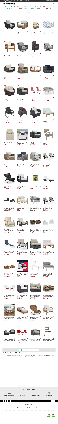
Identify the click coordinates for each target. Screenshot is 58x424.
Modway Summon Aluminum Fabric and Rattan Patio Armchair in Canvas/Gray (35, 143)
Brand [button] (12, 14)
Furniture (7, 12)
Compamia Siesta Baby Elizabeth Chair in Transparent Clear (35, 274)
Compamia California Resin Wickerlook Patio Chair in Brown (35, 54)
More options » (32, 53)
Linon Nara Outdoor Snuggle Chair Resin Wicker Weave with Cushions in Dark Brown (9, 99)
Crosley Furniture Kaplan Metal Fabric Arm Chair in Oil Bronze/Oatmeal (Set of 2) (47, 164)
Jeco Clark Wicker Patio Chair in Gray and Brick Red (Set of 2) (9, 318)
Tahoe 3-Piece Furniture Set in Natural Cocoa (8, 274)
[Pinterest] (7, 401)
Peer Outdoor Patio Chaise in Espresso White (47, 186)
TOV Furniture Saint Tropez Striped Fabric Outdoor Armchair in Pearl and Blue (48, 33)
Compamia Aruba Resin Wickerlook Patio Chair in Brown (22, 120)
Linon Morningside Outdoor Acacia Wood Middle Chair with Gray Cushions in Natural (48, 274)
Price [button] (8, 14)
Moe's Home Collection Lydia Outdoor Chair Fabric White (8, 142)
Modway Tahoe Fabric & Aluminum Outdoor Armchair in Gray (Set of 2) (9, 340)
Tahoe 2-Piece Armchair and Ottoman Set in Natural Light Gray (22, 318)
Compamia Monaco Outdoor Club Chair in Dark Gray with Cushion (35, 120)
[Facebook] (4, 401)
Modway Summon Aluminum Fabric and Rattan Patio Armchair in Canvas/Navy (48, 77)
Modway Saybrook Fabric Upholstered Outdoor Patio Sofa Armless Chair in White (22, 143)
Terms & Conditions (22, 420)
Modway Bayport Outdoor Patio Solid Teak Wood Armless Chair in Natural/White (48, 121)
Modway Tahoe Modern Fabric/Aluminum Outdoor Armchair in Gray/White (22, 186)
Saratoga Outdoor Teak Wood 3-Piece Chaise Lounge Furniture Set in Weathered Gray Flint (9, 208)
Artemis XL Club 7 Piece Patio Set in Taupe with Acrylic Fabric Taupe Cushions (48, 143)
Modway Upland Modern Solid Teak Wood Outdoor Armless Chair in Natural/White (48, 252)
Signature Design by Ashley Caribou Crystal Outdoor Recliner (22, 76)
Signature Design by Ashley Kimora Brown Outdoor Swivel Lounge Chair (9, 77)
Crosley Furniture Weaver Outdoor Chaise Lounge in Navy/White (9, 252)
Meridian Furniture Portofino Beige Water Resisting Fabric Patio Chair (48, 98)
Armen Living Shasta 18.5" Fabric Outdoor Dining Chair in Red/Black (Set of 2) (35, 99)
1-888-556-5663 (47, 0)
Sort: (45, 14)
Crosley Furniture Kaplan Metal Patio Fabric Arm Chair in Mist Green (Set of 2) (47, 208)
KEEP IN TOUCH (39, 400)
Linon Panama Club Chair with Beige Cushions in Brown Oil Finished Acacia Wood (8, 55)
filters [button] (25, 14)
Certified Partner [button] (18, 14)
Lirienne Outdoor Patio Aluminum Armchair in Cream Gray (22, 230)
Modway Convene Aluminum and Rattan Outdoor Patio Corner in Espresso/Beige (35, 296)
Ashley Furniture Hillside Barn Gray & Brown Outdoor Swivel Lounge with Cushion (48, 55)
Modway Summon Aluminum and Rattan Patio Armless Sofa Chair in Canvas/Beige (35, 252)
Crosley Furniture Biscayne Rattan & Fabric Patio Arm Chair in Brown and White (22, 296)
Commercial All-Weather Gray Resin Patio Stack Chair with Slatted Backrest (48, 340)
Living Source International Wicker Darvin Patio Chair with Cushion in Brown (35, 340)
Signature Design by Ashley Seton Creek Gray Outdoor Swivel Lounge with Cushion (35, 164)
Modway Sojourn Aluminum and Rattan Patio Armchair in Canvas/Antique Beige (22, 99)
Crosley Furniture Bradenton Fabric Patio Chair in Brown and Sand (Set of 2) (48, 296)
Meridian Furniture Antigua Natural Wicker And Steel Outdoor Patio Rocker (35, 318)
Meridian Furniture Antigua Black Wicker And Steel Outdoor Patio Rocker (9, 186)
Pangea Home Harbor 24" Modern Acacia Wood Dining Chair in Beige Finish (22, 33)
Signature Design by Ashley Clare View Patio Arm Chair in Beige (9, 230)
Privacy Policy (26, 420)
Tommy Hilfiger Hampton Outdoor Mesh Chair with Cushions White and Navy (22, 274)
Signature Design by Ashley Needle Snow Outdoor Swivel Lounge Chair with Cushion (35, 230)
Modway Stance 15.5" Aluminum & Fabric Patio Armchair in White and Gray (35, 208)
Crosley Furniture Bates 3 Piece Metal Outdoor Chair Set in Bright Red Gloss (22, 340)
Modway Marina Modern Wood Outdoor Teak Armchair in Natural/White (48, 318)
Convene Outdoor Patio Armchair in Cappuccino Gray (9, 164)
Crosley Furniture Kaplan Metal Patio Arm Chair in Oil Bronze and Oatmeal (22, 252)
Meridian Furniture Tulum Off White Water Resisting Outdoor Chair (35, 76)
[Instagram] (9, 401)
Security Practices (34, 420)
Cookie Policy (30, 420)
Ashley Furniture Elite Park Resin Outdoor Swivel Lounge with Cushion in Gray (22, 55)
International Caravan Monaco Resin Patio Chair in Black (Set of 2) (35, 186)
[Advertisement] (19, 360)
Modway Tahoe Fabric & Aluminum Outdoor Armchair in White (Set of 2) (48, 230)
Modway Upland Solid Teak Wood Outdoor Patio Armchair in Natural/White (22, 208)
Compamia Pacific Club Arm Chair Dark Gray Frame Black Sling (9, 120)
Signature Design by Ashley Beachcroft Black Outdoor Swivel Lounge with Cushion (9, 33)
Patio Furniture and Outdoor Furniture (14, 12)
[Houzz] (10, 401)
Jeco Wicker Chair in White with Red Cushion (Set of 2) (9, 296)
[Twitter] (5, 401)
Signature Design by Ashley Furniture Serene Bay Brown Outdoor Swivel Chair (34, 33)
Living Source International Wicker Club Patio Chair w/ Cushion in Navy (22, 164)
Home (4, 12)
